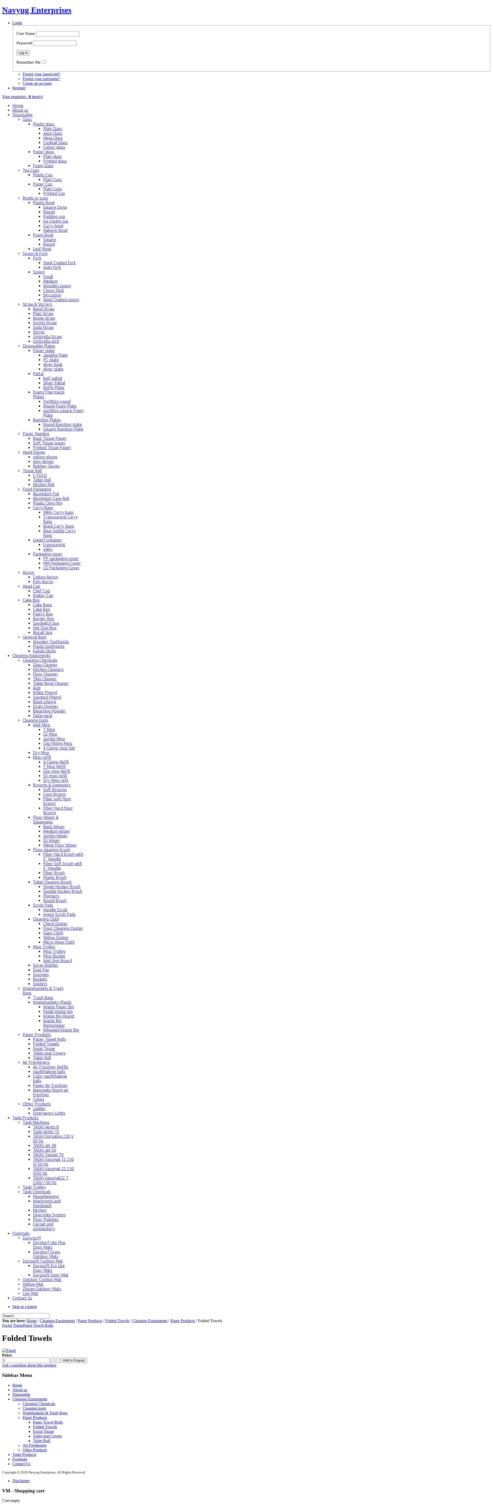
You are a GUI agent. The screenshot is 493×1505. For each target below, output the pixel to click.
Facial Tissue (12, 1325)
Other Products (35, 1450)
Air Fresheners (34, 1445)
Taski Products (24, 1454)
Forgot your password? (41, 74)
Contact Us (21, 1464)
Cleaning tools (34, 1408)
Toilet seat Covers (47, 1436)
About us (19, 1390)
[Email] (9, 1350)
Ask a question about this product (29, 1365)
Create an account (37, 83)
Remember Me (28, 62)
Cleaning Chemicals (39, 1404)
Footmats (19, 1459)
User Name (25, 33)
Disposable (21, 1394)
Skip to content (24, 1306)
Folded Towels (117, 1321)
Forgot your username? (41, 79)
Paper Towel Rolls (38, 1325)
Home (32, 1321)
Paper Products (90, 1321)
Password (24, 43)
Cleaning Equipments (57, 1321)
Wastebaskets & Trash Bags (45, 1413)
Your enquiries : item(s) (22, 96)
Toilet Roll (41, 1440)
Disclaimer (21, 1481)
